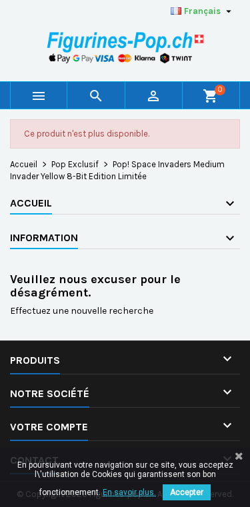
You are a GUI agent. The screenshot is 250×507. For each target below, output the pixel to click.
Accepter (186, 492)
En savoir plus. (129, 492)
